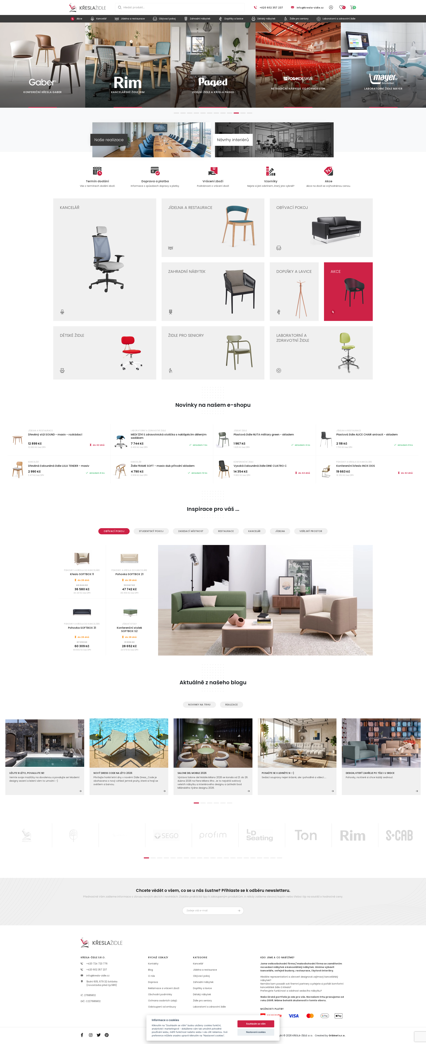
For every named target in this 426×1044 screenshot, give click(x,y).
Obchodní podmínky (160, 994)
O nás (151, 976)
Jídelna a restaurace (205, 969)
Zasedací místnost (191, 531)
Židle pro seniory (202, 1000)
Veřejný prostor (311, 531)
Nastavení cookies (256, 1032)
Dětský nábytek (202, 994)
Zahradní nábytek (203, 982)
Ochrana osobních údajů (162, 1000)
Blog (150, 969)
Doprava (153, 982)
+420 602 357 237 (271, 7)
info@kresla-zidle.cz (310, 7)
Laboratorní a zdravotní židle (209, 1006)
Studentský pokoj (151, 531)
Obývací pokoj (114, 531)
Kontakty (153, 963)
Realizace (231, 704)
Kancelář (254, 531)
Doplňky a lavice (202, 988)
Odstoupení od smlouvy (162, 1006)
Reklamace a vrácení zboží (163, 988)
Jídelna (280, 531)
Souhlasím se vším (256, 1023)
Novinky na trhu (199, 704)
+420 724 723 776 (96, 963)
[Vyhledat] (119, 7)
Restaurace (226, 531)
